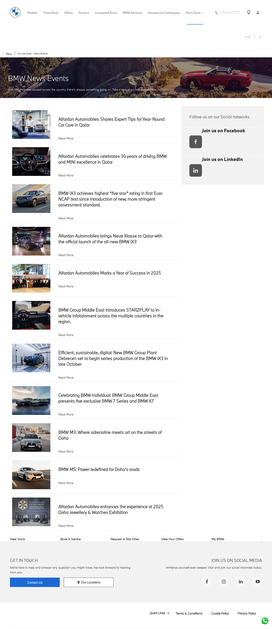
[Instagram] (223, 581)
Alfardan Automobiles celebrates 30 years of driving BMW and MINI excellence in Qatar (112, 159)
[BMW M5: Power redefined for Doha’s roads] (31, 474)
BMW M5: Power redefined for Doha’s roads (99, 469)
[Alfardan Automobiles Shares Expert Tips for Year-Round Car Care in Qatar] (31, 124)
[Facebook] (206, 581)
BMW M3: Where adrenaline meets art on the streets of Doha (110, 435)
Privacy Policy (247, 613)
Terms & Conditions (189, 613)
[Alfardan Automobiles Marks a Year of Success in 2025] (31, 278)
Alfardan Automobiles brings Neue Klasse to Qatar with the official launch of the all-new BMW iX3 (110, 238)
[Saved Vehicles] (258, 12)
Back (9, 53)
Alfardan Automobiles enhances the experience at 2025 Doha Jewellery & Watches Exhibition (110, 509)
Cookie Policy (220, 613)
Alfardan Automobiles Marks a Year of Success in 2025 (109, 273)
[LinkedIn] (240, 581)
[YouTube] (257, 581)
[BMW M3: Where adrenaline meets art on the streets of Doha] (31, 437)
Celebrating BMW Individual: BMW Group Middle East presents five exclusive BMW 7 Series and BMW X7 (108, 398)
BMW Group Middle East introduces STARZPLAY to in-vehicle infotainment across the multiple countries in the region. (110, 315)
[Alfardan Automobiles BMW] (15, 12)
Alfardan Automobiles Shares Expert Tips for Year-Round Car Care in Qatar (111, 122)
